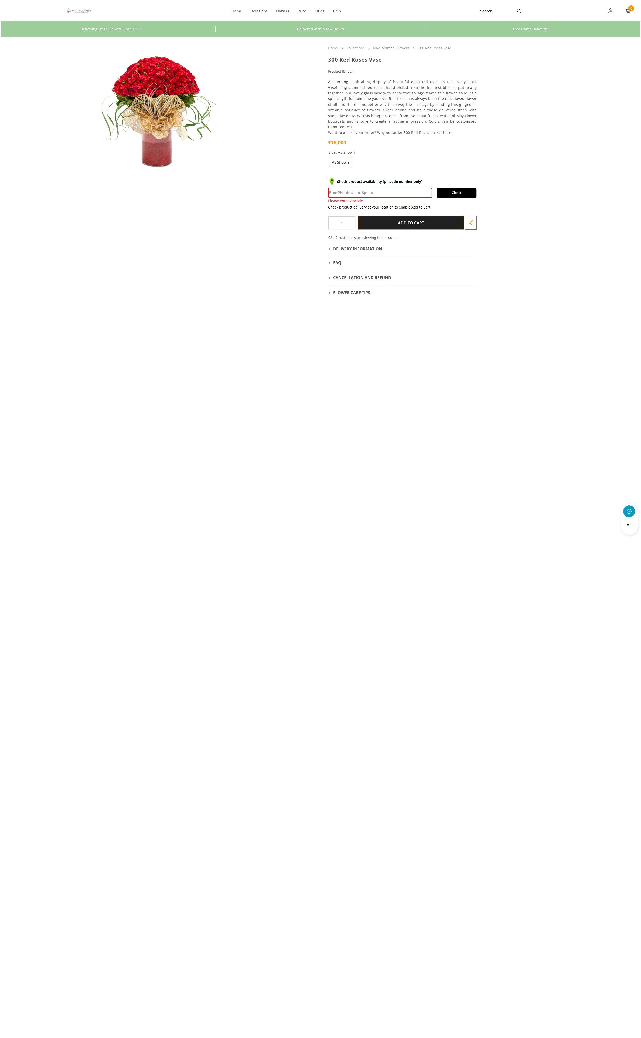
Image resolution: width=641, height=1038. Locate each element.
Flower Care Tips (351, 292)
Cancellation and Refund (362, 277)
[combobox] (502, 11)
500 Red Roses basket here (427, 132)
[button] (629, 538)
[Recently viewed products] (629, 511)
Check (456, 193)
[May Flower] (79, 11)
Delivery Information (357, 249)
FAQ (337, 262)
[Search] (519, 11)
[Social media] (629, 525)
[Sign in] (610, 11)
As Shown (340, 162)
